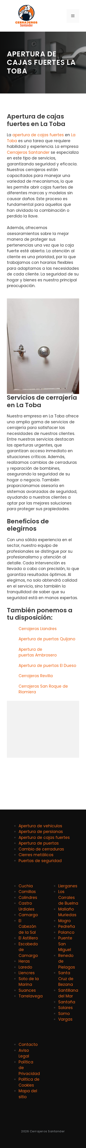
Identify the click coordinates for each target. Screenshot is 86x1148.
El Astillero (28, 938)
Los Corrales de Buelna (68, 897)
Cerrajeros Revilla (36, 676)
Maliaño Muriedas (67, 912)
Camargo (28, 915)
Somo (64, 1013)
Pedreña (66, 926)
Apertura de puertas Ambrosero (38, 652)
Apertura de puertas (39, 843)
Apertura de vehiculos (40, 826)
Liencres (27, 973)
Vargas (65, 1019)
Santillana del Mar (68, 993)
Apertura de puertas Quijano (47, 639)
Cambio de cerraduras (41, 849)
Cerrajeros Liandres (38, 628)
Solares (65, 1007)
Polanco (66, 932)
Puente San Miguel (65, 943)
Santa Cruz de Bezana (65, 978)
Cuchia (26, 886)
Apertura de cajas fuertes (44, 837)
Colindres (28, 897)
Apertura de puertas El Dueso (47, 665)
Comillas (27, 891)
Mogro (64, 920)
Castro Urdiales (26, 906)
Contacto (28, 1044)
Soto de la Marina (29, 981)
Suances (27, 990)
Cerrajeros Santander (28, 152)
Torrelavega (31, 996)
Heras (24, 961)
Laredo (25, 967)
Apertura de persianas (41, 831)
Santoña (66, 1002)
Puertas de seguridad (40, 860)
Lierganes (67, 886)
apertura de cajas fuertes (38, 135)
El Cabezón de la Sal (27, 926)
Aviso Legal (24, 1053)
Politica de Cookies (29, 1082)
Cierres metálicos (36, 855)
